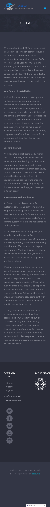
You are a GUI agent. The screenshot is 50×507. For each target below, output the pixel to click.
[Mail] (9, 440)
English (32, 505)
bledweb (36, 474)
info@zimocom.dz (13, 396)
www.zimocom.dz (12, 400)
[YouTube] (9, 426)
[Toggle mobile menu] (45, 7)
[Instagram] (9, 433)
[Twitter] (9, 411)
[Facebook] (9, 418)
